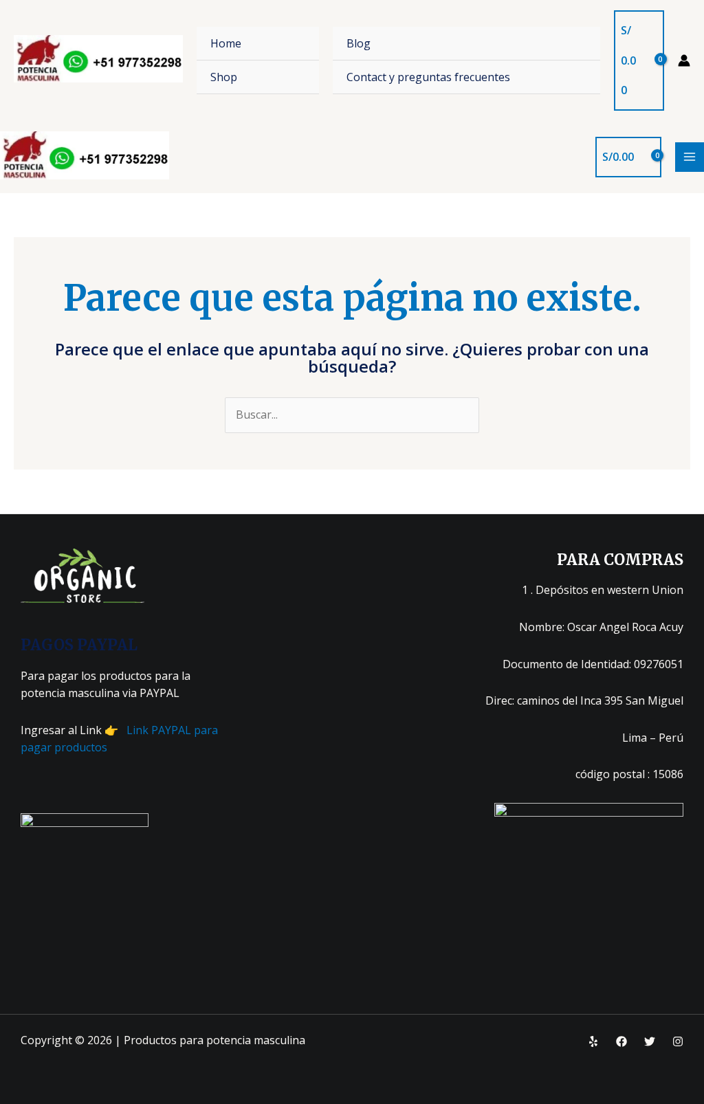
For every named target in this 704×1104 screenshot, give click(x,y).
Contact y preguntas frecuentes (428, 77)
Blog (358, 43)
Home (225, 43)
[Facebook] (621, 1041)
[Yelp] (593, 1041)
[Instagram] (677, 1041)
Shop (223, 77)
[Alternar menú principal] (689, 156)
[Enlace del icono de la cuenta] (684, 60)
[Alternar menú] (572, 43)
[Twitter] (649, 1041)
